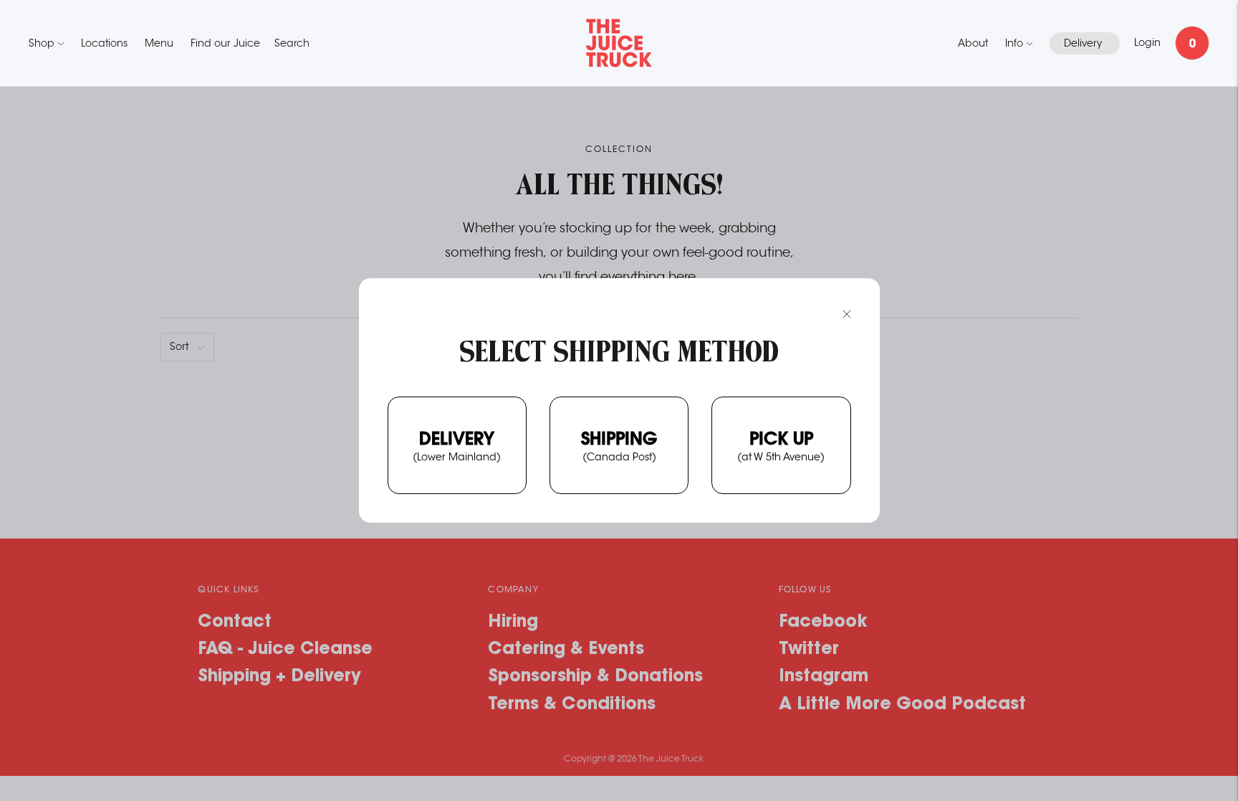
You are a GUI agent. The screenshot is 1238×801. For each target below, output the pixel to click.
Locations (104, 43)
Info (1014, 43)
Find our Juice (225, 43)
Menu (159, 43)
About (973, 43)
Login (1147, 42)
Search (292, 43)
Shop (41, 43)
